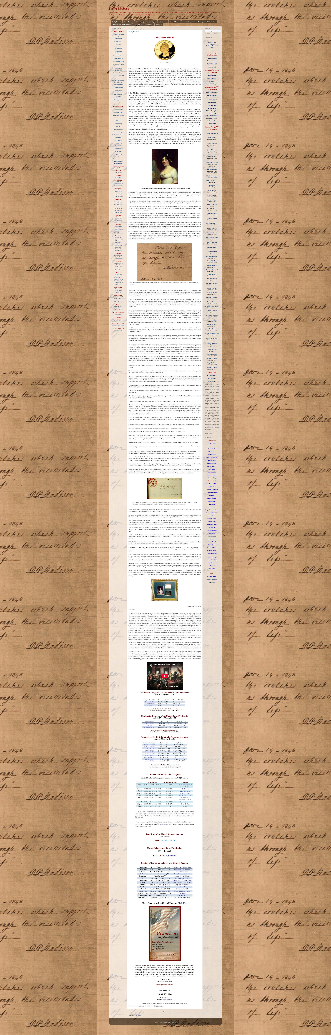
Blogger (174, 1022)
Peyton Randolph (150, 700)
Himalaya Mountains (211, 579)
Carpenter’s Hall (187, 867)
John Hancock (149, 705)
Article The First (138, 24)
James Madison (128, 22)
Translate (216, 33)
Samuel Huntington (149, 727)
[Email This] (155, 1006)
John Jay (149, 725)
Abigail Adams (163, 22)
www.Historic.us (167, 999)
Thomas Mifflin (149, 752)
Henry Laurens (149, 723)
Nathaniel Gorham (149, 757)
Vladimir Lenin (212, 536)
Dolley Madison (116, 22)
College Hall (176, 880)
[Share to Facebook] (160, 1006)
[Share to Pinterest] (162, 1006)
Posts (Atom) (138, 1015)
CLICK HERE (169, 855)
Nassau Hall (187, 882)
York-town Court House (181, 878)
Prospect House (177, 882)
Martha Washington (150, 22)
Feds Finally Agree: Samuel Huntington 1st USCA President (199, 22)
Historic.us (159, 24)
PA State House (186, 880)
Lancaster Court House (182, 876)
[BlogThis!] (157, 1006)
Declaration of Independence (118, 47)
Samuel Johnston (149, 745)
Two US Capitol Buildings (182, 897)
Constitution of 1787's (166, 824)
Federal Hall (182, 893)
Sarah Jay (139, 22)
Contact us (146, 976)
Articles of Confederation (146, 811)
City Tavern (175, 867)
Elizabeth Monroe (175, 22)
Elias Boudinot (149, 750)
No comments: (148, 1006)
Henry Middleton (150, 702)
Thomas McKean (149, 746)
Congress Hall (181, 895)
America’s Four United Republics (121, 24)
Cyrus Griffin (149, 761)
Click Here (182, 903)
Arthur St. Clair (149, 759)
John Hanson (150, 748)
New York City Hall (182, 889)
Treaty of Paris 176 (117, 76)
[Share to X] (158, 1006)
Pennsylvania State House (182, 869)
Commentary (149, 24)
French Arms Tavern (181, 887)
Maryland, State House (182, 884)
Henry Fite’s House (182, 872)
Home (165, 1012)
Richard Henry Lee (150, 754)
